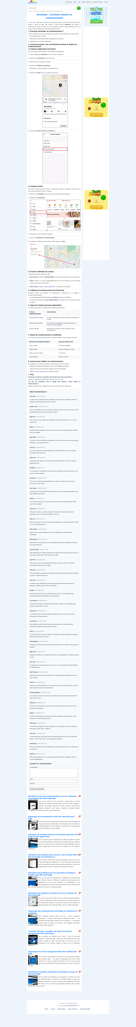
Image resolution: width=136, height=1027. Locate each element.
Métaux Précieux (86, 2)
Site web (32, 783)
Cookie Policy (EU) (85, 1009)
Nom (31, 779)
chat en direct (48, 286)
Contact (53, 1009)
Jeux (79, 2)
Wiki (75, 2)
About (46, 1009)
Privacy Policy (61, 1009)
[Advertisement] (96, 37)
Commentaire (34, 767)
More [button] (106, 2)
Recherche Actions (98, 2)
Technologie (68, 2)
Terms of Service (72, 1009)
